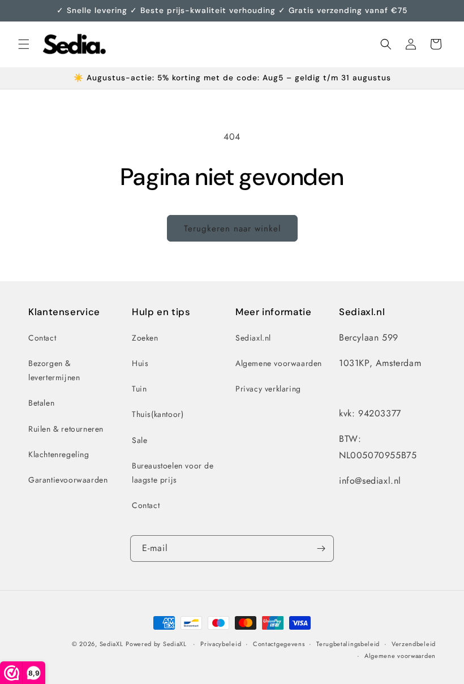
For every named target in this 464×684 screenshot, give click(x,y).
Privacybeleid (220, 643)
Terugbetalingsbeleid (348, 643)
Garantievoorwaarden (68, 479)
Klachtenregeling (58, 454)
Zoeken (145, 337)
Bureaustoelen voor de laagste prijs (173, 472)
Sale (139, 440)
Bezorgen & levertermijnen (54, 370)
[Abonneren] (320, 548)
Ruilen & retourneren (66, 429)
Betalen (41, 402)
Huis (140, 363)
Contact (42, 337)
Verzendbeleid (414, 643)
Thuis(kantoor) (157, 414)
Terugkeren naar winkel (232, 228)
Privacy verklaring (268, 388)
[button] (23, 44)
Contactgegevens (279, 643)
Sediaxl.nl (253, 337)
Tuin (139, 388)
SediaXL (111, 643)
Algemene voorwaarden (278, 363)
